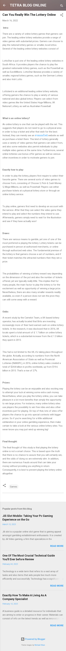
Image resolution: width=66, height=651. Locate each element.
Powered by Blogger (35, 639)
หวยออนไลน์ (41, 135)
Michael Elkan (40, 645)
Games (13, 486)
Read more (57, 546)
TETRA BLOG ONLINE (28, 5)
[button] (62, 15)
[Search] (62, 6)
